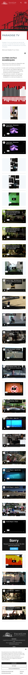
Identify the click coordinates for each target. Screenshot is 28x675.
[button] (25, 649)
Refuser (14, 665)
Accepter (14, 663)
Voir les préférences (14, 668)
